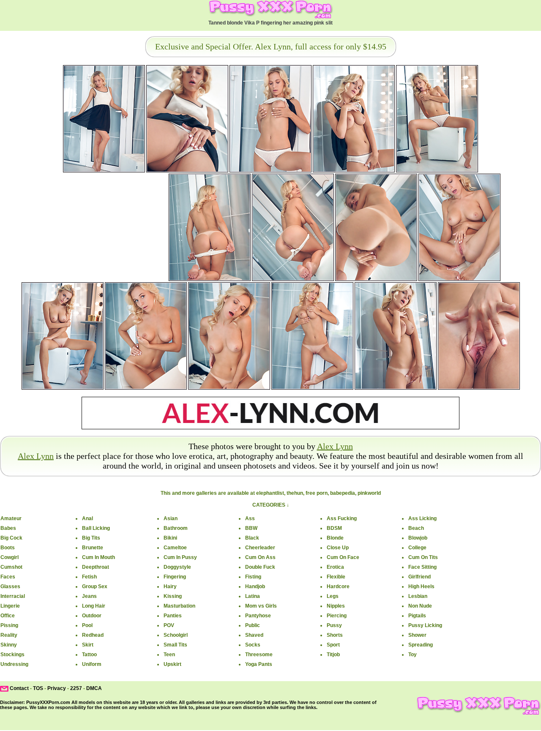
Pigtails (417, 616)
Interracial (12, 596)
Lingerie (10, 606)
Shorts (335, 635)
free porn (317, 493)
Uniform (91, 664)
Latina (252, 596)
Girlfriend (419, 577)
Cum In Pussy (180, 557)
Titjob (333, 654)
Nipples (336, 606)
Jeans (89, 596)
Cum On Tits (423, 557)
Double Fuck (260, 567)
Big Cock (11, 538)
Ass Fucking (342, 518)
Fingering (175, 577)
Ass (250, 518)
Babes (8, 528)
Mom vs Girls (261, 606)
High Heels (421, 586)
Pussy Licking (425, 625)
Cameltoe (175, 548)
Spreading (420, 645)
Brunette (92, 548)
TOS (38, 688)
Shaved (254, 635)
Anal (87, 518)
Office (7, 616)
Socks (252, 645)
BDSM (334, 528)
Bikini (170, 538)
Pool (87, 625)
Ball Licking (96, 528)
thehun (295, 493)
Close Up (338, 548)
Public (252, 625)
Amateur (11, 518)
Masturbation (179, 606)
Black (252, 538)
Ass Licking (422, 518)
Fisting (253, 577)
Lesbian (417, 596)
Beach (416, 528)
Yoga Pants (258, 664)
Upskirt (172, 664)
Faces (7, 577)
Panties (173, 616)
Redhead (93, 635)
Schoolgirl (176, 635)
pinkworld (369, 493)
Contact (19, 688)
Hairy (170, 586)
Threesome (259, 654)
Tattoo (89, 654)
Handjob (255, 586)
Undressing (14, 664)
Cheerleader (260, 548)
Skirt (87, 645)
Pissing (9, 625)
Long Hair (93, 606)
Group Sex (94, 586)
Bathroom (176, 528)
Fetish (89, 577)
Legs (333, 596)
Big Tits (91, 538)
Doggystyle (177, 567)
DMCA (94, 688)
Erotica (335, 567)
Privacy (56, 688)
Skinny (8, 645)
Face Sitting (422, 567)
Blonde (335, 538)
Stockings (12, 654)
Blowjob (417, 538)
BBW (251, 528)
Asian (171, 518)
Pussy (334, 625)
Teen (169, 654)
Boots (7, 548)
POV (169, 625)
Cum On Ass (260, 557)
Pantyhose (258, 616)
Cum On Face (343, 557)
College (417, 548)
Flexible (336, 577)
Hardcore (338, 586)
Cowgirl (9, 557)
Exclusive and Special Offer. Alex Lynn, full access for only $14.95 (270, 46)
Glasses (10, 586)
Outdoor (91, 616)
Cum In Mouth (98, 557)
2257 (76, 688)
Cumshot (11, 567)
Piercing (337, 616)
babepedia (342, 493)
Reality (8, 635)
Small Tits (175, 645)
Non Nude (420, 606)
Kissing (173, 596)
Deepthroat (95, 567)
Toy (412, 654)
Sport (333, 645)
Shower (417, 635)
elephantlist (270, 493)
